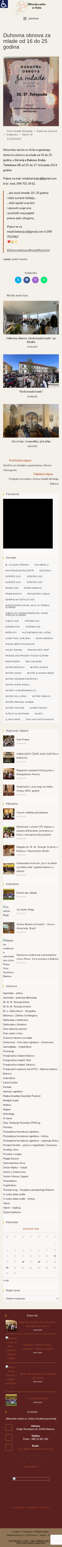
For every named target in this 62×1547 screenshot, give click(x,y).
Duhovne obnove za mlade (17, 1037)
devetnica (45, 571)
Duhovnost (31, 1535)
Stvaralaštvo (10, 1180)
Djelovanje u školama (14, 1024)
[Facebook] (23, 1457)
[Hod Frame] (8, 741)
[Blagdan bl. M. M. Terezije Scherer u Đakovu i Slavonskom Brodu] (8, 850)
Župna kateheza (12, 1212)
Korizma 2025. (13, 627)
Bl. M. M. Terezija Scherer (17, 1006)
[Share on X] (18, 280)
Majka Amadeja (44, 638)
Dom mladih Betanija (19, 131)
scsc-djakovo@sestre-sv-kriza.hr (36, 1448)
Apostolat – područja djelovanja (20, 997)
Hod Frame (23, 739)
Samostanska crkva (14, 1163)
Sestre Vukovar (14, 708)
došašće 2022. (13, 576)
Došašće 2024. (13, 582)
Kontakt (7, 1087)
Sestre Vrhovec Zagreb (19, 702)
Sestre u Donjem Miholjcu (21, 690)
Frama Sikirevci (33, 588)
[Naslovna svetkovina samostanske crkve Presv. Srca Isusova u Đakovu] (8, 958)
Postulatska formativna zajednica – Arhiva (25, 1136)
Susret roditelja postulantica (32, 812)
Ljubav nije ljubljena (18, 638)
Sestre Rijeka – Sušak (15, 1167)
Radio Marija (12, 661)
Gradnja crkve (11, 1149)
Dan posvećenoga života (19, 571)
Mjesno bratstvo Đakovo (20, 644)
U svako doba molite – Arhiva (19, 1198)
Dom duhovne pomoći (15, 1028)
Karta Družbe (10, 1082)
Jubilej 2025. (12, 621)
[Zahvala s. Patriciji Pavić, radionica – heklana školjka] (11, 1348)
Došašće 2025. (35, 582)
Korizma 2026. (33, 627)
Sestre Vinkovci (41, 696)
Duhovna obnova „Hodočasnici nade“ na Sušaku (31, 340)
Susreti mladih (19, 259)
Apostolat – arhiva (12, 993)
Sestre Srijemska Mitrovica (21, 679)
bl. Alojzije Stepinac (17, 565)
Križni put (11, 632)
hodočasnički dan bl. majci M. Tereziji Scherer (27, 606)
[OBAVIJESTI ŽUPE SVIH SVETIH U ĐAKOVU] (8, 757)
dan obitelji (42, 565)
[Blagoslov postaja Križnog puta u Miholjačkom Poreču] (8, 773)
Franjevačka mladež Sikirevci (19, 1064)
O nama (7, 1118)
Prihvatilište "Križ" (38, 650)
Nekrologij (8, 1113)
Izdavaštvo (9, 1078)
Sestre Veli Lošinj (16, 696)
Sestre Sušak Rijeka (17, 685)
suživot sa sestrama (17, 714)
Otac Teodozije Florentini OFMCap (21, 1122)
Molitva (7, 1104)
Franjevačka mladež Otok (17, 1060)
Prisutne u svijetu (12, 1154)
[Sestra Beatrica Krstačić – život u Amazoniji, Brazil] (8, 927)
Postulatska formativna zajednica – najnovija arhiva (30, 1140)
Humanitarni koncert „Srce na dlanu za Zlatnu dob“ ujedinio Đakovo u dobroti (37, 867)
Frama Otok (12, 588)
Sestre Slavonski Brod (40, 673)
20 (39, 1261)
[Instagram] (31, 1457)
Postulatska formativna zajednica (21, 1131)
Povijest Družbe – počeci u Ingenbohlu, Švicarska (30, 1145)
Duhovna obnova (47, 131)
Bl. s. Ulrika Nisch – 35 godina (19, 1011)
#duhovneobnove (18, 250)
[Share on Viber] (35, 280)
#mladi (33, 250)
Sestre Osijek (13, 673)
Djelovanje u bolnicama (15, 1020)
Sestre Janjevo (39, 667)
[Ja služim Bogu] (8, 911)
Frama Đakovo (13, 594)
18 (23, 1261)
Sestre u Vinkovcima (14, 1172)
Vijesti (25, 134)
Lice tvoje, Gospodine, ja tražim (31, 441)
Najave (7, 1109)
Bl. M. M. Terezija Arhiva (16, 1002)
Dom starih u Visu (12, 1033)
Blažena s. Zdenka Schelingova (20, 1015)
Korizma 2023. (32, 621)
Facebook (12, 494)
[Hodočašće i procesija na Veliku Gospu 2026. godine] (8, 790)
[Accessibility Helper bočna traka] (4, 4)
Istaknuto (12, 134)
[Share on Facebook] (26, 280)
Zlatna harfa (13, 719)
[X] (38, 1457)
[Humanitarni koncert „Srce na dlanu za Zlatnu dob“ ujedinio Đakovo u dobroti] (8, 868)
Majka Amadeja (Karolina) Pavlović (22, 1096)
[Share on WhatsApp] (44, 280)
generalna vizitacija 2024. (20, 600)
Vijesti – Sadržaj (12, 1207)
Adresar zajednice (13, 1091)
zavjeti (39, 714)
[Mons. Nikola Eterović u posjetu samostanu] (11, 1377)
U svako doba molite (14, 1194)
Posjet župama (13, 650)
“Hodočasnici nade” (31, 391)
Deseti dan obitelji (27, 892)
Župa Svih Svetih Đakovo (40, 719)
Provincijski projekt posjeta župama (27, 656)
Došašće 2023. (35, 576)
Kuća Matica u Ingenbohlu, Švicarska (31, 1507)
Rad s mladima (33, 661)
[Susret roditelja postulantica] (8, 814)
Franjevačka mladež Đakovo (18, 1055)
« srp (6, 1280)
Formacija (8, 1051)
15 (55, 1256)
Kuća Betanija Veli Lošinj (36, 632)
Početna (7, 1127)
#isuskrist (44, 250)
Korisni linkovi (31, 1466)
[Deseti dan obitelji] (8, 894)
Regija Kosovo (11, 1158)
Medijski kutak (11, 1100)
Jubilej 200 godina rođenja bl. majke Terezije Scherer (26, 614)
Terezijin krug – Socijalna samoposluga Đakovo (28, 1189)
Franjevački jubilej (38, 594)
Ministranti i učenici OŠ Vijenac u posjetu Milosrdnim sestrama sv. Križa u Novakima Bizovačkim (35, 830)
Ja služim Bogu (25, 909)
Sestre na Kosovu (15, 1535)
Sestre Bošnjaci (15, 667)
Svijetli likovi (9, 1185)
